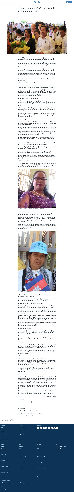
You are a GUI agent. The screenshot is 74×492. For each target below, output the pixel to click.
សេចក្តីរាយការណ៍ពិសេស (41, 450)
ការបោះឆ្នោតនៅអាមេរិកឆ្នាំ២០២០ (61, 446)
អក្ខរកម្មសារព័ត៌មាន (58, 442)
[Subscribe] (57, 428)
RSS (56, 462)
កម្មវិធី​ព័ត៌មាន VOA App (5, 462)
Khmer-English (58, 448)
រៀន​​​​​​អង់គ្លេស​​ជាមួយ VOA (23, 456)
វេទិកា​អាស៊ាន (21, 436)
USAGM (2, 474)
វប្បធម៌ (38, 446)
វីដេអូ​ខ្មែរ (2, 427)
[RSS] (52, 428)
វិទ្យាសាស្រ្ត (39, 444)
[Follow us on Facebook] (38, 428)
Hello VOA (21, 431)
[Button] (54, 19)
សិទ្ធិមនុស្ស (21, 446)
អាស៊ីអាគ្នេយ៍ (3, 450)
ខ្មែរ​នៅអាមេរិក (3, 448)
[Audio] (60, 2)
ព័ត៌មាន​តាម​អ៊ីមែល (40, 462)
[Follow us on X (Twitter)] (41, 428)
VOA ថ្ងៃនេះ (3, 431)
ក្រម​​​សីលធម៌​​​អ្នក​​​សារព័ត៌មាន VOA (42, 468)
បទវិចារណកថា (58, 450)
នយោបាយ (19, 5)
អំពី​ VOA (2, 468)
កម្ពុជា (2, 442)
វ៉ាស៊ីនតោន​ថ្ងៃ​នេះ (3, 429)
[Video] (64, 2)
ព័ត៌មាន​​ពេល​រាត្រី (21, 429)
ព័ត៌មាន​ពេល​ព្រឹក (21, 427)
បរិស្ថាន (38, 442)
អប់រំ (20, 450)
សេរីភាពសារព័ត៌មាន (59, 444)
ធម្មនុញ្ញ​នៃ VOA (21, 468)
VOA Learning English (41, 456)
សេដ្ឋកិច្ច (20, 444)
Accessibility (39, 474)
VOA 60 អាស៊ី (3, 436)
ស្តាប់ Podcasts (22, 462)
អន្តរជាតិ (2, 444)
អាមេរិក (2, 446)
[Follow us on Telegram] (49, 428)
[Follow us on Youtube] (43, 428)
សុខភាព (20, 448)
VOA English (21, 474)
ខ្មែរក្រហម (38, 448)
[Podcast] (54, 428)
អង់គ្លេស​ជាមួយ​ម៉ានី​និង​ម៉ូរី (5, 456)
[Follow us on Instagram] (46, 428)
